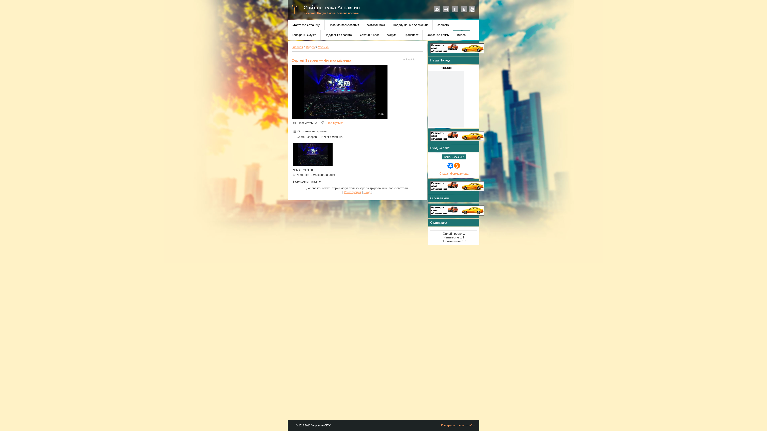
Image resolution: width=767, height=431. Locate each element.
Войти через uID (454, 156)
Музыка (323, 47)
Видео (310, 47)
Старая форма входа (453, 173)
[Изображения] (313, 154)
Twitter (464, 9)
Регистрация (437, 9)
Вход (446, 9)
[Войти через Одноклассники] (457, 166)
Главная (297, 47)
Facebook (455, 9)
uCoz (472, 425)
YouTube (472, 9)
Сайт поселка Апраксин (332, 8)
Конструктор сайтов (453, 425)
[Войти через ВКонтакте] (450, 166)
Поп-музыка (335, 123)
